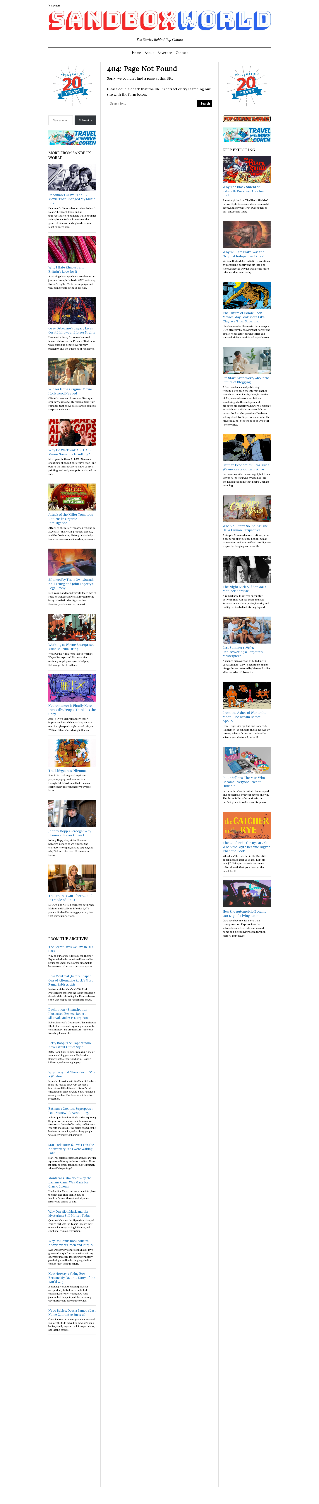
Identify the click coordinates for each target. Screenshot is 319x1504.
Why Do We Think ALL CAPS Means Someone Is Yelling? (69, 452)
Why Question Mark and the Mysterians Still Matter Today (69, 1213)
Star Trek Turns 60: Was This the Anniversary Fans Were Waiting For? (71, 1149)
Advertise (165, 52)
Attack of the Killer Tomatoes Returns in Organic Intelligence (70, 518)
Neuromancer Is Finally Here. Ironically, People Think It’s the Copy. (72, 709)
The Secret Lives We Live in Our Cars (70, 949)
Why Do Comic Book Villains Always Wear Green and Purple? (71, 1243)
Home (136, 52)
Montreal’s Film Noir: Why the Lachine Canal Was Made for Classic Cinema (69, 1182)
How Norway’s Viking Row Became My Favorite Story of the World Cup (71, 1277)
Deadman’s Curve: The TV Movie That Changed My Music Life (71, 199)
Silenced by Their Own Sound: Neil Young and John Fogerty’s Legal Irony (71, 583)
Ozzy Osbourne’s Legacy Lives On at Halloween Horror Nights (71, 330)
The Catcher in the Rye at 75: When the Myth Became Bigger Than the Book (246, 846)
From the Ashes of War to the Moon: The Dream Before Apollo (244, 716)
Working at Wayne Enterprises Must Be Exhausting (71, 646)
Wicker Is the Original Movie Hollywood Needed (70, 391)
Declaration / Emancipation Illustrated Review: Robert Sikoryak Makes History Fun (68, 1013)
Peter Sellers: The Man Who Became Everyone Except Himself (244, 781)
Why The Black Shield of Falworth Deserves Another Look (243, 191)
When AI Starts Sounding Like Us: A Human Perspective (245, 528)
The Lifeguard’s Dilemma (67, 770)
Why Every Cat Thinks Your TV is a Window (71, 1074)
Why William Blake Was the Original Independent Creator (245, 254)
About (149, 52)
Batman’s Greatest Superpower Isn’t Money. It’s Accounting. (70, 1110)
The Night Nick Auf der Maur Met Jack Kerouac (244, 588)
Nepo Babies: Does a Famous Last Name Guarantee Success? (72, 1312)
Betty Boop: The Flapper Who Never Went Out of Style (69, 1045)
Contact (182, 52)
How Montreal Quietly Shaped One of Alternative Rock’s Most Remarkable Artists (70, 980)
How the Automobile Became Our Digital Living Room (244, 913)
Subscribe (85, 120)
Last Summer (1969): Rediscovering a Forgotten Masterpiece (243, 651)
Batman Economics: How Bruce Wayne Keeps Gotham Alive (246, 467)
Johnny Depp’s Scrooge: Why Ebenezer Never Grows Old (69, 833)
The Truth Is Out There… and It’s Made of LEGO (70, 897)
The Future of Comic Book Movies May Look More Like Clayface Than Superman (244, 317)
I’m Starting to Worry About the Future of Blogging (246, 380)
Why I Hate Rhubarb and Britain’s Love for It (66, 269)
